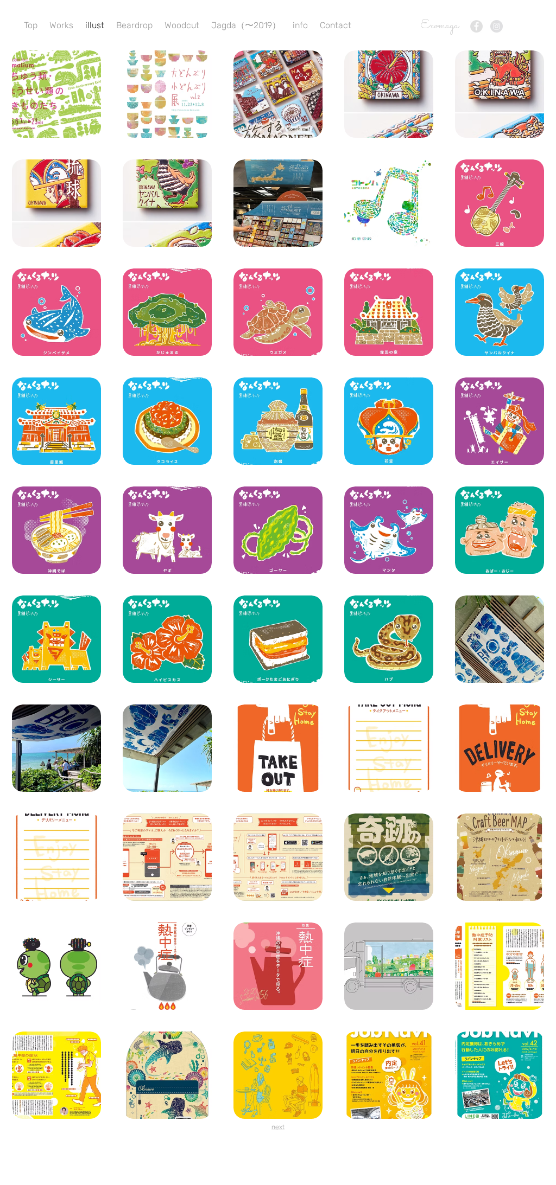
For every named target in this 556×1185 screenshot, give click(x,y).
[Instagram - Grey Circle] (496, 26)
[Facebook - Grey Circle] (476, 26)
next (278, 1127)
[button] (56, 94)
